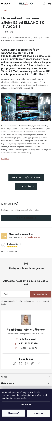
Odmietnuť (13, 413)
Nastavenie (26, 404)
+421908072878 (28, 343)
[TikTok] (38, 363)
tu (29, 398)
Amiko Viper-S (29, 71)
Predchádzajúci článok (26, 177)
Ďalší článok (26, 186)
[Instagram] (26, 363)
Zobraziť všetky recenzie (30, 237)
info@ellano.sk (28, 339)
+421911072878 (28, 348)
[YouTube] (32, 363)
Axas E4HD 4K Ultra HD (33, 74)
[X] (20, 363)
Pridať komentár (26, 218)
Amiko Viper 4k (27, 68)
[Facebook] (14, 363)
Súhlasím (38, 413)
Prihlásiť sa (40, 294)
